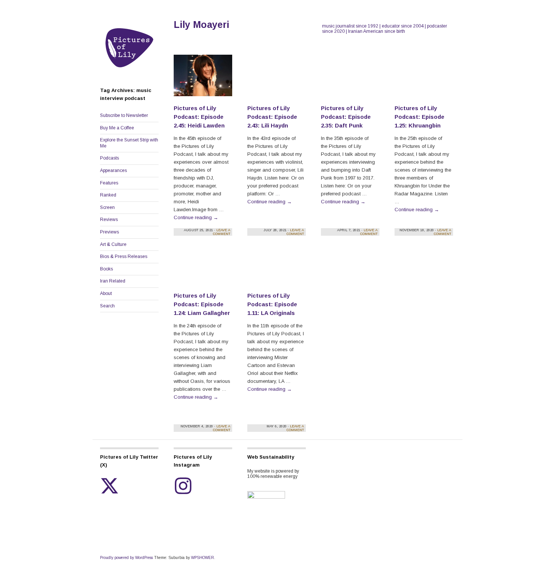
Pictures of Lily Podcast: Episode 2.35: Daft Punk (346, 117)
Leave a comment (221, 232)
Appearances (113, 170)
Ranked (108, 195)
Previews (109, 232)
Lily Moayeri (201, 24)
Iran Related (112, 281)
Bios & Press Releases (123, 256)
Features (109, 183)
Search (107, 306)
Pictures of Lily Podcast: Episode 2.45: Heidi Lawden (199, 117)
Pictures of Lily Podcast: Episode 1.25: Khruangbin (419, 117)
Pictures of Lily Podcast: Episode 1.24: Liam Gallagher (202, 304)
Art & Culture (113, 244)
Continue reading (196, 217)
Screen (107, 207)
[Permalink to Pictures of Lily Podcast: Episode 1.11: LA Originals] (276, 270)
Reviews (109, 219)
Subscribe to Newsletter (124, 115)
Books (106, 269)
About (106, 293)
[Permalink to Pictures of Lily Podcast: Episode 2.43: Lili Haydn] (276, 78)
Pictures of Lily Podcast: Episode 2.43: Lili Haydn (272, 117)
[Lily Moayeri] (129, 74)
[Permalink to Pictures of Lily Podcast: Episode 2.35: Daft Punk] (350, 78)
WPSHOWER (202, 558)
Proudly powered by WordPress (126, 558)
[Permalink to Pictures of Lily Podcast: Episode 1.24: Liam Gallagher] (203, 270)
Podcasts (109, 158)
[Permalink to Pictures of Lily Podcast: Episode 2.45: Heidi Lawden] (203, 78)
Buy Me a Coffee (117, 128)
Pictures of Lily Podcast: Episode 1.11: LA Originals (272, 304)
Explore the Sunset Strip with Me (129, 143)
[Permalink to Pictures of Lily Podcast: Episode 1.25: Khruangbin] (424, 78)
